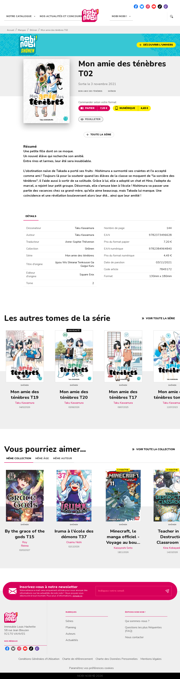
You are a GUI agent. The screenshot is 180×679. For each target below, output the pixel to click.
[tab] (21, 16)
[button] (156, 45)
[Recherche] (171, 16)
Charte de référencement (77, 659)
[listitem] (136, 7)
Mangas (22, 30)
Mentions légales (151, 659)
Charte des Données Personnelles (117, 659)
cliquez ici (77, 595)
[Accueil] (90, 15)
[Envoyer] (167, 591)
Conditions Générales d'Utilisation (38, 659)
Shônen (33, 30)
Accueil (10, 30)
